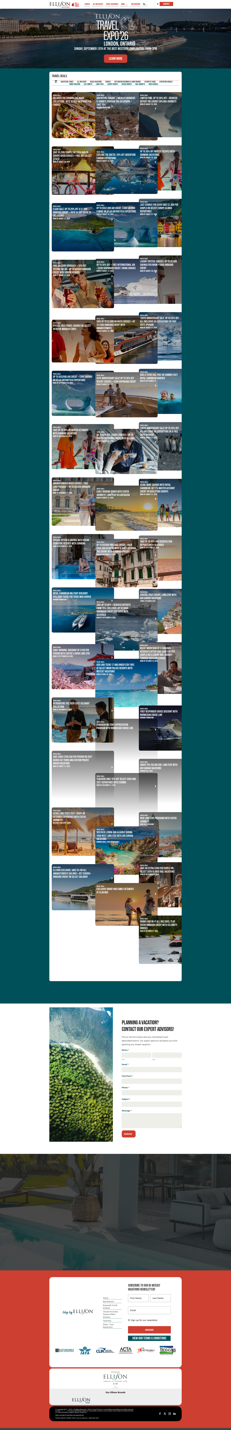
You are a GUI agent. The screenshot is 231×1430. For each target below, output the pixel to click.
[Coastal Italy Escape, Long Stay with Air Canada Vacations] (170, 611)
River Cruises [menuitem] (153, 84)
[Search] (143, 4)
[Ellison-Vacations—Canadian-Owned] (64, 1)
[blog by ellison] (78, 1309)
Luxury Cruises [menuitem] (112, 84)
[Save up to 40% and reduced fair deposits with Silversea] (170, 558)
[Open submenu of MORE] (126, 4)
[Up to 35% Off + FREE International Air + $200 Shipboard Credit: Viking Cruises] (126, 281)
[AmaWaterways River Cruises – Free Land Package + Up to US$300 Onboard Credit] (83, 501)
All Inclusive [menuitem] (82, 82)
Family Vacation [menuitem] (74, 84)
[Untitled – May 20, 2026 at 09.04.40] (115, 13)
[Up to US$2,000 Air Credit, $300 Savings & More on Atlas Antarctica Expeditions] (126, 224)
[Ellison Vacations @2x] (104, 1400)
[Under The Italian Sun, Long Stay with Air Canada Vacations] (170, 781)
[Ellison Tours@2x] (81, 1400)
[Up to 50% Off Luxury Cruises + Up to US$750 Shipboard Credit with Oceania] (126, 451)
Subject (126, 1099)
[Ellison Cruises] (127, 1400)
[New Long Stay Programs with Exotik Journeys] (170, 834)
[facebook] (160, 1416)
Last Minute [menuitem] (88, 84)
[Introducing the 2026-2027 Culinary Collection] (83, 720)
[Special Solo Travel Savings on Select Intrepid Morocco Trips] (83, 341)
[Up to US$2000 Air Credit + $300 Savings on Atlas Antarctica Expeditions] (83, 393)
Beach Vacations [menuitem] (96, 82)
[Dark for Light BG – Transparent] (149, 1401)
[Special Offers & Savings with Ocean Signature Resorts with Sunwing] (83, 556)
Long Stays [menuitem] (100, 84)
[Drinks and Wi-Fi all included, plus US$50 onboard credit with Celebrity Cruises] (170, 940)
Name (125, 1050)
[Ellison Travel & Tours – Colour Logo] (115, 1374)
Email (125, 1064)
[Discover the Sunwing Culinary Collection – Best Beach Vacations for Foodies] (83, 115)
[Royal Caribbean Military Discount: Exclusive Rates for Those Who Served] (83, 610)
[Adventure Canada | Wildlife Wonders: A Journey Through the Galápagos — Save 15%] (126, 116)
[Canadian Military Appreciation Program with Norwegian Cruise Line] (126, 740)
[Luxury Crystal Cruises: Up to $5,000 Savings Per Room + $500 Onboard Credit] (170, 279)
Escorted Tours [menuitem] (150, 82)
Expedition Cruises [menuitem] (166, 82)
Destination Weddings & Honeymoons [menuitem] (127, 82)
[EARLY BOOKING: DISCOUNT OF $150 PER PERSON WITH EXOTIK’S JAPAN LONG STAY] (83, 666)
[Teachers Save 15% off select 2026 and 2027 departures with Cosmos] (126, 795)
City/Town (127, 1076)
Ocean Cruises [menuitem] (127, 84)
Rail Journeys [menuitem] (140, 84)
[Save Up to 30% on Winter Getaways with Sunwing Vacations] (83, 446)
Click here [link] (64, 1413)
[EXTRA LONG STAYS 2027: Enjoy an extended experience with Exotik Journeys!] (83, 831)
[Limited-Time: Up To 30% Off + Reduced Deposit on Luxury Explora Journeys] (170, 114)
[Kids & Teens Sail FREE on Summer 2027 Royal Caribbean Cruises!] (170, 391)
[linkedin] (174, 1416)
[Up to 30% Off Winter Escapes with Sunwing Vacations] (170, 168)
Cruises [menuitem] (108, 82)
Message (127, 1110)
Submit (128, 1134)
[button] (57, 1351)
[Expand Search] (146, 4)
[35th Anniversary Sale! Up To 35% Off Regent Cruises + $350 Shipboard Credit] (126, 394)
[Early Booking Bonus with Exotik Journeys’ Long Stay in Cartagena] (126, 508)
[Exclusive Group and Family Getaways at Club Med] (126, 904)
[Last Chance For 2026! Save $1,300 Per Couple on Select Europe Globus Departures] (170, 223)
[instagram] (169, 1416)
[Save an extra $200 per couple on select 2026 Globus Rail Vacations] (170, 884)
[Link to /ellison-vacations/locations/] (157, 4)
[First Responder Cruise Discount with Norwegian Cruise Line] (170, 728)
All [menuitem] (56, 82)
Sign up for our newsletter (144, 1320)
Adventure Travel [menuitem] (67, 82)
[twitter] (165, 1416)
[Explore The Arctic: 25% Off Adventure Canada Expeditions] (126, 171)
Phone (125, 1087)
